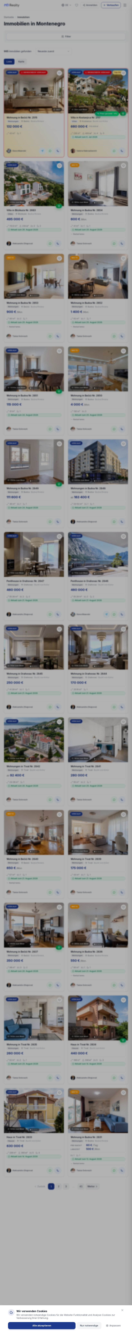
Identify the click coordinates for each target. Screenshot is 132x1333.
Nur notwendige (89, 1325)
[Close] (122, 1310)
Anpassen (115, 1325)
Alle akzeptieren (41, 1325)
